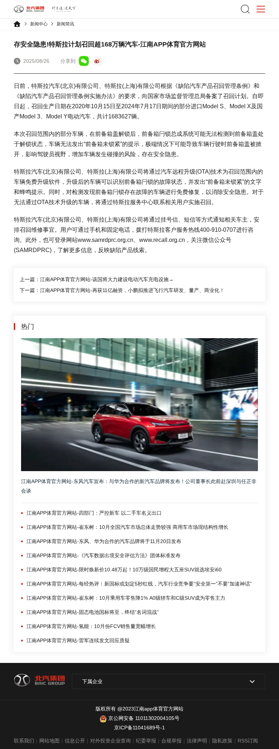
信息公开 (75, 741)
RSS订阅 (248, 741)
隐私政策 (222, 741)
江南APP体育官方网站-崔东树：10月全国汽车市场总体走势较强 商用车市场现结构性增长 (128, 527)
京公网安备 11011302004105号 (143, 718)
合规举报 (171, 741)
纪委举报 (146, 741)
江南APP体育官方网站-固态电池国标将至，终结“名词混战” (93, 612)
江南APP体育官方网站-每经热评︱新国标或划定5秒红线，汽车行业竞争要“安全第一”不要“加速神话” (139, 584)
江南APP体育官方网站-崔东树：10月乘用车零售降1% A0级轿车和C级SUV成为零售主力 (126, 598)
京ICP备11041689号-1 (139, 727)
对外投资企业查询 (110, 741)
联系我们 (24, 741)
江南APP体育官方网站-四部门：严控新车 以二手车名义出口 (94, 513)
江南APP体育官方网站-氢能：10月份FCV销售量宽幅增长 (91, 626)
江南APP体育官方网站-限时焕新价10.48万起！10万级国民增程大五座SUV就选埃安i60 (124, 569)
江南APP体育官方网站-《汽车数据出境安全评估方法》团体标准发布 (104, 555)
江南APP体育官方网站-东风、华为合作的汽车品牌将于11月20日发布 (104, 541)
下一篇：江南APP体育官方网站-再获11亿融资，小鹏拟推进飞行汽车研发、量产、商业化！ (122, 290)
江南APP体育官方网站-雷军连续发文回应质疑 (78, 640)
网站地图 (49, 741)
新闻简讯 (65, 24)
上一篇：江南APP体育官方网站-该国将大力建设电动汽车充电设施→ (97, 279)
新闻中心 (39, 24)
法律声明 (197, 741)
